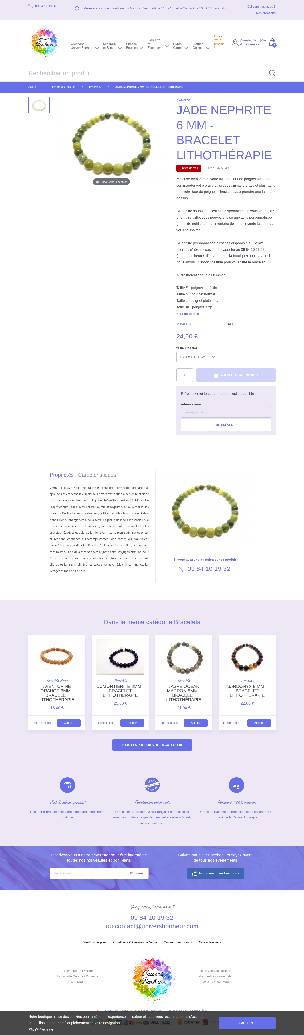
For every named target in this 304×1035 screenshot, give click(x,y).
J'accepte (247, 1023)
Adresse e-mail (192, 404)
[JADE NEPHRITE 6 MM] (39, 105)
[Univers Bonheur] (46, 42)
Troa (204, 1010)
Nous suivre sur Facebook (219, 873)
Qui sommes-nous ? (261, 6)
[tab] (64, 475)
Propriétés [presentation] (62, 475)
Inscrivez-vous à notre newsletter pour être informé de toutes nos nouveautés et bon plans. (99, 858)
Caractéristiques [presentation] (97, 475)
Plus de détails (187, 313)
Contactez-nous (210, 942)
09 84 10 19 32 (208, 568)
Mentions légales (95, 942)
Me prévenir (226, 425)
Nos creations (266, 13)
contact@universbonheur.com (156, 926)
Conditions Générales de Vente (135, 942)
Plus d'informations (40, 1029)
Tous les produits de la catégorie (152, 745)
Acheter (68, 722)
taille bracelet (186, 348)
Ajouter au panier (239, 375)
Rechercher (270, 73)
